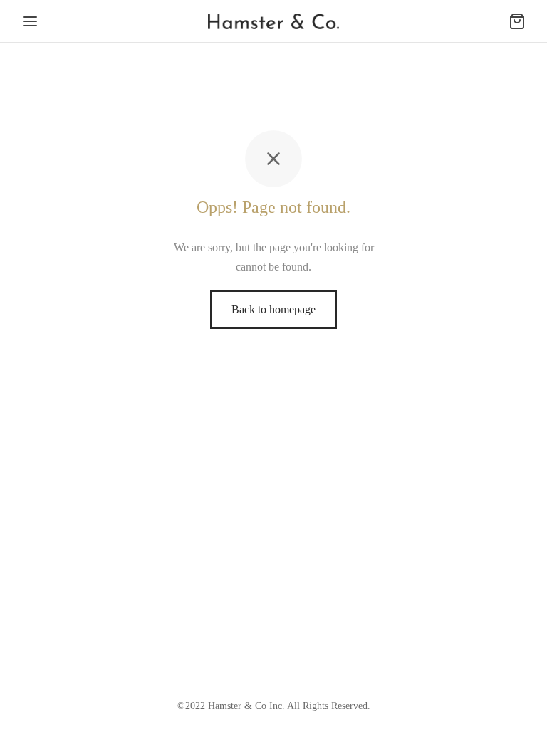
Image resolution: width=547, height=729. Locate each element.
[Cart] (517, 21)
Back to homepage (273, 309)
